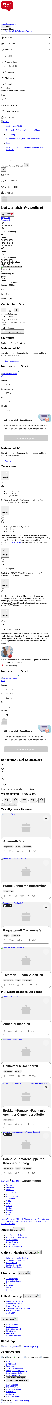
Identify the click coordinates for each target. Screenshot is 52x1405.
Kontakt (9, 1290)
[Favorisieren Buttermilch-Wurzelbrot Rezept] (10, 214)
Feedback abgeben (26, 438)
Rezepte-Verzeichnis (14, 1306)
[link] (28, 128)
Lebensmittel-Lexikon (15, 1304)
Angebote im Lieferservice (16, 1237)
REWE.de (5, 1181)
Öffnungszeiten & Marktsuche (18, 1308)
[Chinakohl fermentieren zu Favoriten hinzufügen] (46, 1043)
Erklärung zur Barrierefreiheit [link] (17, 1380)
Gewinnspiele (11, 1244)
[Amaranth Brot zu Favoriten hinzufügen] (46, 818)
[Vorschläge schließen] (3, 169)
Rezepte (24, 146)
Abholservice (11, 1262)
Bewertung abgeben (9, 804)
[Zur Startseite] (9, 16)
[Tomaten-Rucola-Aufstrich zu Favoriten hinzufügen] (46, 952)
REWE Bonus (12, 1240)
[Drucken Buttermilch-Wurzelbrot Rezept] (3, 214)
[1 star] (7, 800)
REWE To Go (12, 1327)
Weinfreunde (11, 1331)
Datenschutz (11, 1364)
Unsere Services (12, 1242)
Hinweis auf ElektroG (15, 1375)
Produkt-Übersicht (13, 1265)
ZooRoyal (10, 1333)
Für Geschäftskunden (14, 1267)
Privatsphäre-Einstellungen (16, 1371)
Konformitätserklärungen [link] (16, 1378)
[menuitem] (26, 38)
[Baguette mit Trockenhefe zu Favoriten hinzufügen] (46, 907)
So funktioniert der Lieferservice (19, 1260)
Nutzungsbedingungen (15, 1368)
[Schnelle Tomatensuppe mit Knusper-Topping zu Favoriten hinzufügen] (46, 1136)
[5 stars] (41, 800)
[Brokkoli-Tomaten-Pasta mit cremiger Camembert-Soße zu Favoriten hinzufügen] (46, 1087)
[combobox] (12, 166)
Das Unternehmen (13, 1281)
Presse (8, 1288)
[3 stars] (24, 800)
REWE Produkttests (14, 1246)
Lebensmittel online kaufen (17, 1258)
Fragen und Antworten (15, 1301)
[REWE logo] (5, 121)
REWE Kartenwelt (13, 1329)
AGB (8, 1361)
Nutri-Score (10, 1313)
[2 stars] (15, 800)
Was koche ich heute (14, 1310)
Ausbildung (10, 1285)
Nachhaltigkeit (12, 1279)
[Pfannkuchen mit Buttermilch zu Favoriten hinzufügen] (46, 863)
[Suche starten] (26, 165)
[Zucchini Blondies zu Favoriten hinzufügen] (46, 1001)
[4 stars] (33, 800)
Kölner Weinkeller (13, 1336)
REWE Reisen (12, 1324)
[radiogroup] (26, 800)
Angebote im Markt (14, 1235)
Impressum (10, 1366)
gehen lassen (16, 542)
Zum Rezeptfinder (11, 361)
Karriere (9, 1283)
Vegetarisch (5, 218)
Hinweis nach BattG (14, 1373)
